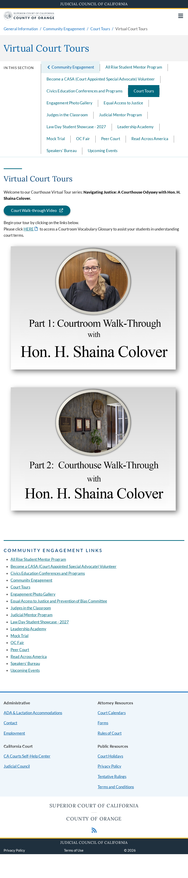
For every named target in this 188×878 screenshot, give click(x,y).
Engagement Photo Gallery (69, 102)
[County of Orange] (29, 19)
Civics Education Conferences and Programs (84, 91)
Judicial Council (17, 766)
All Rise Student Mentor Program (133, 67)
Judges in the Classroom (67, 114)
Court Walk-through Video (34, 210)
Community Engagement (31, 580)
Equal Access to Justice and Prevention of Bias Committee (59, 601)
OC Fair (83, 138)
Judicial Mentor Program (120, 114)
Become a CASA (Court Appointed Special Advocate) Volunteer (101, 79)
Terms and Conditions (116, 786)
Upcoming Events (103, 150)
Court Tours (144, 91)
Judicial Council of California (94, 4)
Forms (103, 722)
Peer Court (110, 138)
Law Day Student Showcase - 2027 (76, 126)
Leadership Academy (135, 126)
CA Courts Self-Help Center (27, 756)
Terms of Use (73, 850)
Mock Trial (56, 138)
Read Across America (149, 138)
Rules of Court (110, 733)
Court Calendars (112, 712)
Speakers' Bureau (62, 150)
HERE (31, 229)
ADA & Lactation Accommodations (33, 712)
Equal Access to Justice (123, 102)
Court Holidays (110, 756)
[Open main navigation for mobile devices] (180, 15)
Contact (10, 722)
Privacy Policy (109, 766)
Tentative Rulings (112, 776)
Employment (14, 733)
